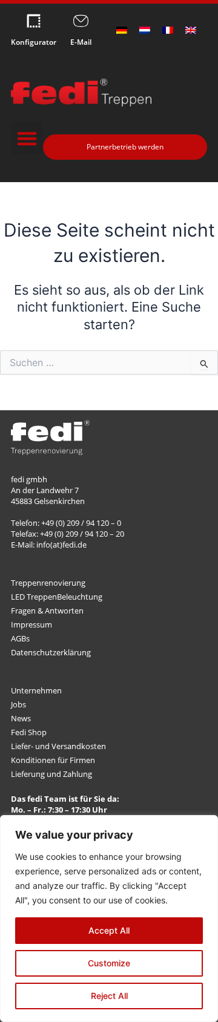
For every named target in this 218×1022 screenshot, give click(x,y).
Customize (109, 963)
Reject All (109, 996)
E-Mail (80, 42)
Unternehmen (36, 690)
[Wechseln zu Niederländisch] (144, 30)
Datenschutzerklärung (51, 652)
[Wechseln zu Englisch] (190, 30)
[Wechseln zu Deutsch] (121, 30)
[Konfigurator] (33, 20)
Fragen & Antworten (47, 610)
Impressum (31, 624)
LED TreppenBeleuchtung (56, 596)
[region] (109, 918)
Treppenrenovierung (48, 582)
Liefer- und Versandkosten (58, 746)
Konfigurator (33, 42)
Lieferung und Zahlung (51, 773)
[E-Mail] (80, 20)
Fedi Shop (29, 732)
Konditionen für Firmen (53, 760)
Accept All (109, 930)
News (21, 718)
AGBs (20, 638)
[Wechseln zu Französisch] (167, 30)
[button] (27, 138)
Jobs (18, 704)
